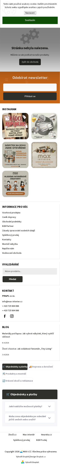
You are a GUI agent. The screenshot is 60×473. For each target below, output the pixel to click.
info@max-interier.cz (12, 301)
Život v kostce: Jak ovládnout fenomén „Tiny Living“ (27, 348)
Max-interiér (29, 434)
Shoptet (26, 456)
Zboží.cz (12, 434)
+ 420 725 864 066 (10, 306)
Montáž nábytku (10, 244)
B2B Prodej (41, 440)
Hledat (12, 279)
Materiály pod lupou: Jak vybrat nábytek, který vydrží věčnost (28, 335)
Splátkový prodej (10, 235)
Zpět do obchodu (30, 62)
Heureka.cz (46, 434)
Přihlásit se (30, 96)
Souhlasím (30, 20)
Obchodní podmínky (11, 221)
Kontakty (6, 239)
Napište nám (8, 248)
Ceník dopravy (9, 217)
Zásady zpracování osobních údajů (18, 230)
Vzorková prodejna (11, 212)
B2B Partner (8, 226)
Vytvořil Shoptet (32, 462)
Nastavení (30, 13)
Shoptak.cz (41, 456)
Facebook (4, 316)
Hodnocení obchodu (11, 253)
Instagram (11, 316)
